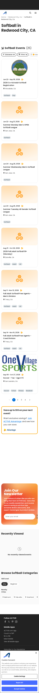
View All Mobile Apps (11, 641)
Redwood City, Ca (15, 17)
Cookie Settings (19, 676)
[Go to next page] (29, 399)
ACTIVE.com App (10, 631)
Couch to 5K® (9, 633)
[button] (22, 54)
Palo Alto (19, 597)
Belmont (7, 597)
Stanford (30, 597)
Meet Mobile (8, 639)
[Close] (36, 652)
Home (3, 17)
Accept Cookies (19, 689)
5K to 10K (7, 636)
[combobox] (8, 54)
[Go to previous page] (9, 399)
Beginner (14, 584)
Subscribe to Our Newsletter (14, 649)
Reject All (19, 683)
